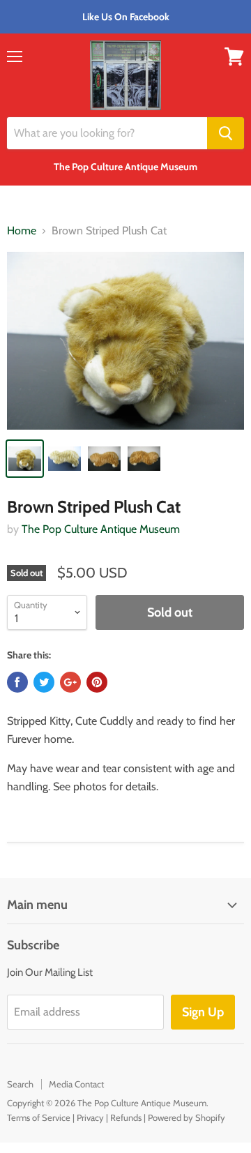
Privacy (90, 1117)
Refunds (126, 1117)
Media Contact (76, 1084)
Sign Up (203, 1012)
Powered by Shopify (186, 1117)
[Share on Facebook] (17, 682)
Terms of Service (38, 1117)
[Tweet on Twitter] (43, 682)
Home (21, 231)
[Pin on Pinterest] (96, 682)
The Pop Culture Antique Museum (101, 529)
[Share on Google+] (70, 682)
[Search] (225, 133)
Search (20, 1084)
